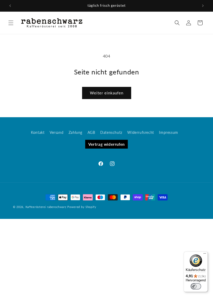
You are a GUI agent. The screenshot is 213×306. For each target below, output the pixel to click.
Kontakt (37, 132)
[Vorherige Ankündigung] (10, 5)
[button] (11, 23)
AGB (91, 132)
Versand (56, 132)
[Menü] (205, 255)
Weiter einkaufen (106, 93)
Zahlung (75, 132)
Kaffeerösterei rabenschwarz (45, 206)
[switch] (196, 286)
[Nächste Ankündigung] (203, 5)
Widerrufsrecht (140, 132)
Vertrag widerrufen (106, 144)
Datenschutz (111, 132)
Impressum (168, 132)
